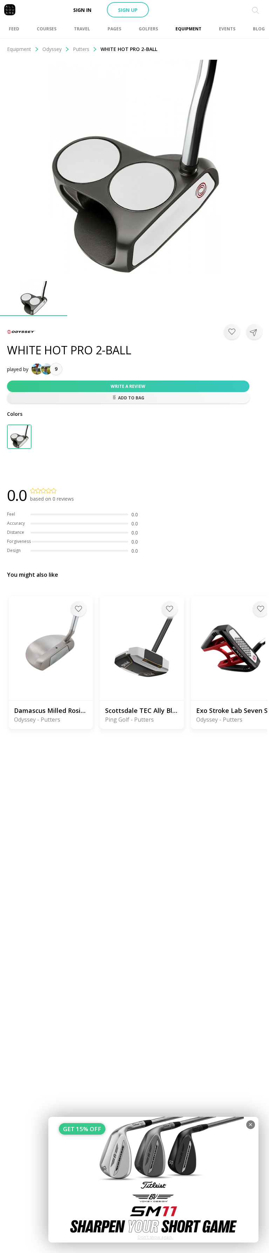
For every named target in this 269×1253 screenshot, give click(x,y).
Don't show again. (155, 1237)
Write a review (128, 386)
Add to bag (131, 398)
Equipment (19, 49)
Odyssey (52, 49)
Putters (81, 49)
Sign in (82, 10)
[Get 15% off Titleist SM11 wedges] (153, 1180)
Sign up (128, 10)
